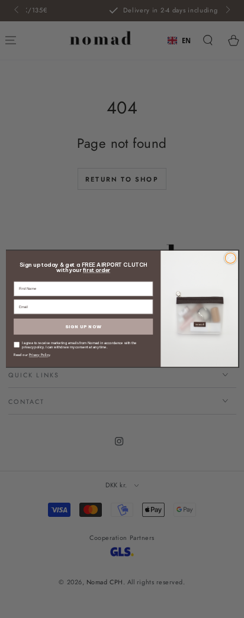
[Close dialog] (230, 258)
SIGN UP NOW (83, 327)
